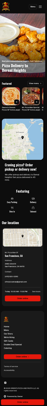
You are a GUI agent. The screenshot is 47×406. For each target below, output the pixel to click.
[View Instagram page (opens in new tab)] (5, 382)
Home (6, 326)
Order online (22, 298)
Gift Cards (8, 341)
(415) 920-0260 (11, 277)
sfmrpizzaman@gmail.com (16, 282)
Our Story (8, 333)
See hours (36, 291)
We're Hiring (9, 337)
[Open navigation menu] (40, 6)
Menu (32, 6)
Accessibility (9, 370)
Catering (8, 348)
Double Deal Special (13, 344)
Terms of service (11, 366)
